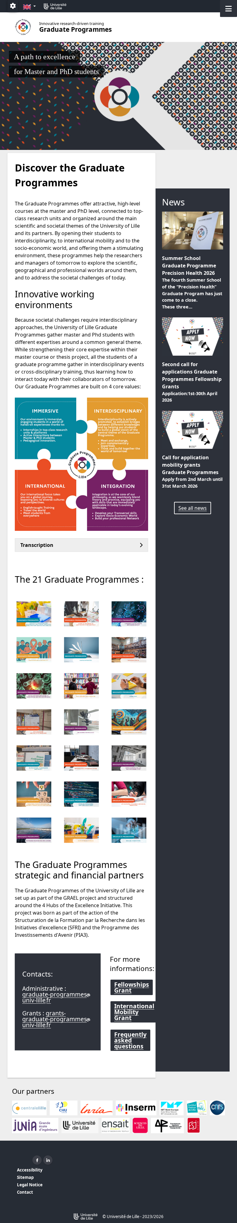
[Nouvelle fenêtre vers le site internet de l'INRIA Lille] (97, 1108)
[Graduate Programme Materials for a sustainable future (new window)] (81, 758)
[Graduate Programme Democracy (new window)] (129, 685)
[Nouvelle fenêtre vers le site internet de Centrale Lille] (29, 1108)
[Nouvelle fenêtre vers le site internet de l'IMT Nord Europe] (172, 1108)
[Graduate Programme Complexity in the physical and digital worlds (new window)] (129, 614)
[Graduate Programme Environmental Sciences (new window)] (81, 830)
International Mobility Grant (134, 1012)
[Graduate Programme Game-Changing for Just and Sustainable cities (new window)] (129, 758)
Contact (25, 1192)
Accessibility (30, 1170)
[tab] (81, 545)
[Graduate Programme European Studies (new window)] (129, 649)
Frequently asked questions (130, 1040)
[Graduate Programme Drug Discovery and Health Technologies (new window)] (34, 722)
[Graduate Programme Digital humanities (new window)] (81, 649)
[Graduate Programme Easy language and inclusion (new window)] (81, 685)
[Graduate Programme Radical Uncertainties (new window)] (129, 830)
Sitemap (25, 1177)
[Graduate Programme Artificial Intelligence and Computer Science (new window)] (81, 794)
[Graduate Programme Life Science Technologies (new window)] (81, 722)
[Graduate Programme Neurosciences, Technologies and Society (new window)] (34, 758)
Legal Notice (30, 1185)
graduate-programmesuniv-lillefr (54, 997)
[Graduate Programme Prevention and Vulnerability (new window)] (34, 649)
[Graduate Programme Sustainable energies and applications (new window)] (34, 830)
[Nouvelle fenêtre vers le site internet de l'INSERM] (136, 1108)
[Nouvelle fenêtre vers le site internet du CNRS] (217, 1108)
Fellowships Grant (131, 987)
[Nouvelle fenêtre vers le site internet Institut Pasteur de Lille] (197, 1108)
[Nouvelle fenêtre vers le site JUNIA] (35, 1125)
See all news (192, 508)
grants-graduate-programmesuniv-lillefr (54, 1019)
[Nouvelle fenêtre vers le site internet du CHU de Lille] (63, 1108)
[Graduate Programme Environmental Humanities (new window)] (129, 722)
